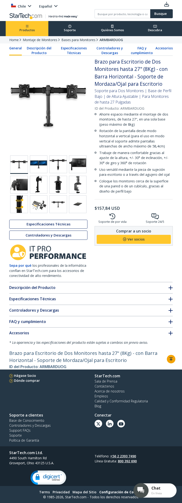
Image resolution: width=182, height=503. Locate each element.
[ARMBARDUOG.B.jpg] (39, 164)
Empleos (101, 396)
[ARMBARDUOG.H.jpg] (78, 184)
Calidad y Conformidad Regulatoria (121, 401)
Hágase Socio (25, 375)
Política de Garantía (24, 440)
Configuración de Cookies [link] (121, 492)
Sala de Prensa (106, 381)
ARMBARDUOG (111, 40)
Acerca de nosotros (110, 391)
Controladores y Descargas (109, 50)
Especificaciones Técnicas (74, 50)
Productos (27, 30)
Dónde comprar (27, 380)
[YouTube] (121, 423)
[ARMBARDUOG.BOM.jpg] (39, 204)
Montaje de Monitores (40, 40)
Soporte (70, 30)
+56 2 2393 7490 (123, 456)
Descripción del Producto (39, 50)
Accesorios (164, 48)
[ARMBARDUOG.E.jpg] (19, 184)
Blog (98, 406)
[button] (48, 477)
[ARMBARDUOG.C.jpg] (58, 164)
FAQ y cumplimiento (142, 50)
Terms (44, 492)
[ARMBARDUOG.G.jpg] (58, 184)
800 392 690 (127, 461)
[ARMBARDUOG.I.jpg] (19, 204)
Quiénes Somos (112, 30)
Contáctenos (104, 386)
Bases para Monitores (78, 40)
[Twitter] (98, 423)
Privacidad (61, 492)
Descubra (155, 30)
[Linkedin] (110, 423)
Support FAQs (20, 430)
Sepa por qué (20, 265)
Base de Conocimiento (26, 420)
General (15, 48)
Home (14, 40)
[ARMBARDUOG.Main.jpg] (19, 164)
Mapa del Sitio (84, 492)
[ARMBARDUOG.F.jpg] (39, 184)
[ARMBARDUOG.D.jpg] (78, 164)
